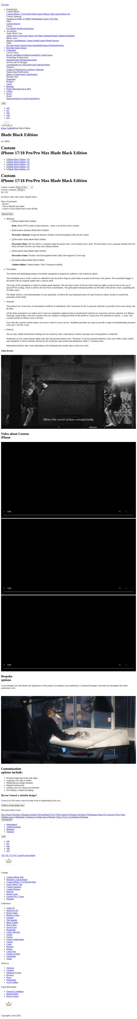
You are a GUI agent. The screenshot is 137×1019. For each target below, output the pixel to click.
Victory (9, 937)
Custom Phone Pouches (49, 40)
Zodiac (28, 65)
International (11, 824)
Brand (9, 94)
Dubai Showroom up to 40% (18, 89)
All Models (70, 36)
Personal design (27, 28)
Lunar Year (11, 951)
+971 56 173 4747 (9, 855)
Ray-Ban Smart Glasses (16, 45)
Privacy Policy (12, 996)
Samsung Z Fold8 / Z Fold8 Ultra (20, 19)
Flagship (10, 60)
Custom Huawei (13, 24)
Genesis (32, 55)
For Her (17, 28)
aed (7, 118)
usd (7, 108)
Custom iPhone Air (62, 14)
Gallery (9, 91)
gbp (8, 113)
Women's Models (58, 36)
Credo (9, 84)
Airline (34, 60)
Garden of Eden (13, 69)
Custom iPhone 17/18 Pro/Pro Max (21, 14)
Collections (11, 50)
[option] (71, 108)
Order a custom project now (13, 805)
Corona (49, 55)
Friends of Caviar (20, 98)
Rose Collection (37, 69)
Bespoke (10, 86)
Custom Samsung (13, 887)
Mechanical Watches (47, 45)
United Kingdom (13, 827)
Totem (47, 65)
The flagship (11, 920)
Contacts (31, 98)
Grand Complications (28, 74)
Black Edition (23, 55)
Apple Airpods (32, 45)
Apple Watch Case (14, 884)
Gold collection (37, 65)
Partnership (11, 980)
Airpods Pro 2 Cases (15, 896)
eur (7, 110)
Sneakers (60, 45)
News (37, 98)
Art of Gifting (12, 982)
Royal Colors (12, 55)
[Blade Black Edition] (17, 159)
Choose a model (8, 187)
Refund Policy (12, 994)
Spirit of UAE (20, 65)
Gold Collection (13, 932)
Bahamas (10, 829)
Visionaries (26, 60)
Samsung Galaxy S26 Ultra (46, 19)
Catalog (10, 128)
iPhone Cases (12, 40)
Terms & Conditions (15, 991)
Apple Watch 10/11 (30, 36)
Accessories (11, 31)
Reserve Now (7, 214)
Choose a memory (8, 190)
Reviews (10, 975)
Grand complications (15, 939)
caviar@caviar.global (26, 855)
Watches (10, 892)
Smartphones (11, 9)
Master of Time (12, 74)
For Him (10, 28)
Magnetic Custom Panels (28, 40)
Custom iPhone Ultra (45, 14)
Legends (10, 65)
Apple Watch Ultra (14, 36)
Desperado (11, 79)
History (9, 98)
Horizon (9, 946)
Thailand (10, 832)
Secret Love (25, 69)
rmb (8, 115)
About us (10, 968)
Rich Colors (41, 55)
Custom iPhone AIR (15, 877)
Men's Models (45, 36)
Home (3, 128)
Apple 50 (18, 60)
